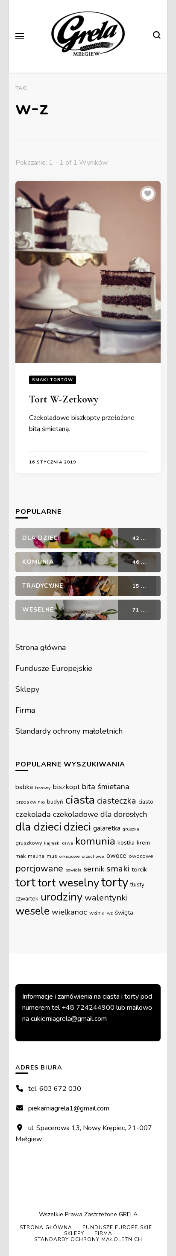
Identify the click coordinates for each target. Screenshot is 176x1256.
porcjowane (39, 868)
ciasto (145, 802)
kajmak (51, 843)
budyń (55, 802)
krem (143, 843)
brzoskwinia (30, 801)
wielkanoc (69, 912)
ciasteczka (116, 801)
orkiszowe (69, 856)
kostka (126, 843)
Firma (25, 710)
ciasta (80, 799)
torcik (139, 869)
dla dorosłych (123, 814)
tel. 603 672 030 (54, 1088)
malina (36, 856)
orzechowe (93, 856)
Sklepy (27, 689)
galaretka (106, 828)
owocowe (141, 856)
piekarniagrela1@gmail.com (68, 1108)
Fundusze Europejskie (53, 668)
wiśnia (97, 912)
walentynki (106, 897)
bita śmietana (105, 786)
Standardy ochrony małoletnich (69, 731)
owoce (116, 855)
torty (114, 882)
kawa (67, 843)
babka (24, 786)
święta (124, 912)
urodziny (61, 896)
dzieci (77, 826)
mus (52, 856)
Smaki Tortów (52, 380)
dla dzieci (38, 826)
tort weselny (68, 882)
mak (20, 856)
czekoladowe (75, 814)
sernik (94, 869)
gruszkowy (28, 842)
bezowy (42, 787)
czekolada (33, 814)
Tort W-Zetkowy (63, 399)
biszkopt (66, 787)
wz (110, 913)
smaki (117, 868)
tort (25, 882)
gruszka (131, 829)
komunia (95, 841)
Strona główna (40, 647)
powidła (73, 870)
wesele (32, 910)
